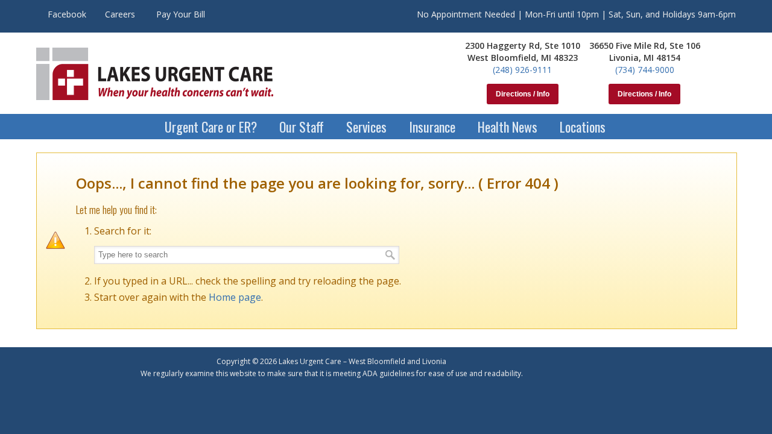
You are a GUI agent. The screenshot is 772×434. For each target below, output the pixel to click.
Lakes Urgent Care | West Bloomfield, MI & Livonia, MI (154, 74)
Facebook (67, 14)
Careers (120, 14)
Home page (235, 297)
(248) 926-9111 (522, 69)
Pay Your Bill (180, 14)
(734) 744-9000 (644, 69)
